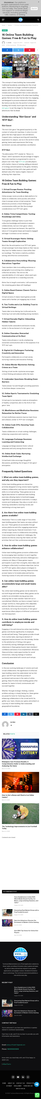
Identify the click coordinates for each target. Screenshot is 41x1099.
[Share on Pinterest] (29, 50)
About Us (11, 1083)
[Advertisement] (20, 865)
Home (4, 1083)
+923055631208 (13, 1049)
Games (5, 30)
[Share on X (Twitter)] (18, 50)
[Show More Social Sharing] (37, 50)
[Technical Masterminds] (20, 20)
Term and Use (28, 1086)
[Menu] (3, 20)
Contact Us (20, 1083)
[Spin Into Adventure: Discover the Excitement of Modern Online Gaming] (7, 922)
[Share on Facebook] (7, 50)
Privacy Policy (32, 1083)
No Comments (12, 45)
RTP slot (22, 162)
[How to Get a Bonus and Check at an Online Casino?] (20, 782)
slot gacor (5, 108)
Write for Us (20, 1088)
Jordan (9, 42)
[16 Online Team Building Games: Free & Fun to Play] (20, 66)
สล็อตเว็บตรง (7, 1064)
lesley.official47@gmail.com (15, 1045)
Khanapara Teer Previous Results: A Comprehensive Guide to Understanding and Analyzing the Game (18, 764)
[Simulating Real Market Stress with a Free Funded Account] (7, 912)
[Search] (38, 20)
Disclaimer (17, 1086)
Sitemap (9, 1086)
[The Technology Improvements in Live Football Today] (20, 813)
